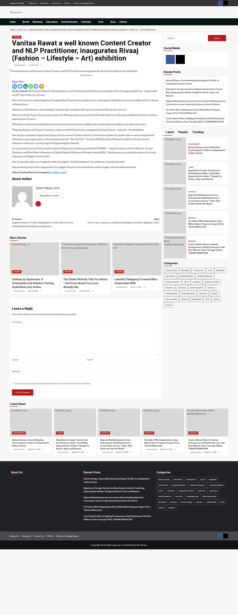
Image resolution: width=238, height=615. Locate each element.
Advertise (44, 3)
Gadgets (196, 282)
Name (15, 359)
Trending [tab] (198, 132)
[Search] (226, 21)
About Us (33, 3)
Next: (124, 221)
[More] (41, 86)
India (13, 21)
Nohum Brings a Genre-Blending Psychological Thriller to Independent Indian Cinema (192, 82)
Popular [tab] (183, 132)
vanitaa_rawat (59, 172)
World (25, 21)
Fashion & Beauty (205, 276)
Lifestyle (86, 21)
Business (38, 21)
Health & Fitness (211, 282)
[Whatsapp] (30, 86)
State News (196, 299)
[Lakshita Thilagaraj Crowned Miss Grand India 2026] (137, 258)
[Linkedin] (25, 86)
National (182, 288)
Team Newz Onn (20, 65)
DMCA (67, 3)
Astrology (199, 270)
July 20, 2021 (33, 65)
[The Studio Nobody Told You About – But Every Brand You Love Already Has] (85, 258)
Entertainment (69, 21)
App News (185, 270)
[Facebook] (14, 86)
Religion (203, 294)
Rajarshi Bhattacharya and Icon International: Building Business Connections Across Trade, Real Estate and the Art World (196, 103)
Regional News (188, 294)
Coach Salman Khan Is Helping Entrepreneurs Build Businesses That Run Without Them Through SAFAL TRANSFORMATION (195, 120)
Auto (113, 21)
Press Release (172, 294)
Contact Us (56, 3)
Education (52, 21)
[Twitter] (20, 86)
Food (186, 282)
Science (214, 294)
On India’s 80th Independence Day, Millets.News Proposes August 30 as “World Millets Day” (193, 111)
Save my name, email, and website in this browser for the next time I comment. (53, 383)
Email (90, 359)
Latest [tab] (169, 132)
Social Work (171, 299)
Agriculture (171, 270)
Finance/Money (173, 282)
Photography (196, 288)
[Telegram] (36, 86)
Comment (17, 322)
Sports (184, 299)
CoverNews (127, 545)
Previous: (42, 223)
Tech (100, 21)
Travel (190, 167)
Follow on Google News (84, 3)
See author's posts (49, 195)
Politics (210, 288)
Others (123, 21)
